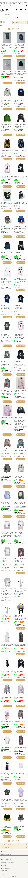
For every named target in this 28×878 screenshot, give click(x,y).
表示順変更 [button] (16, 22)
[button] (11, 10)
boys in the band (5, 6)
